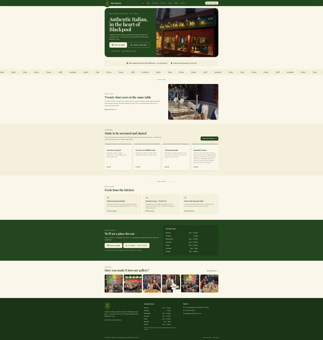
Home (143, 3)
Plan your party (189, 211)
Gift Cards (155, 3)
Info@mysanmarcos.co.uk (193, 313)
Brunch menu (150, 211)
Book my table (213, 3)
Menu (148, 3)
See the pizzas (112, 211)
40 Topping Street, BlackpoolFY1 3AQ (197, 307)
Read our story (109, 109)
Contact (183, 3)
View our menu (207, 337)
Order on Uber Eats (140, 45)
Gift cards (215, 337)
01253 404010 (190, 310)
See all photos (211, 271)
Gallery (176, 3)
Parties (170, 3)
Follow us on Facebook (114, 320)
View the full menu (208, 138)
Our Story (163, 3)
